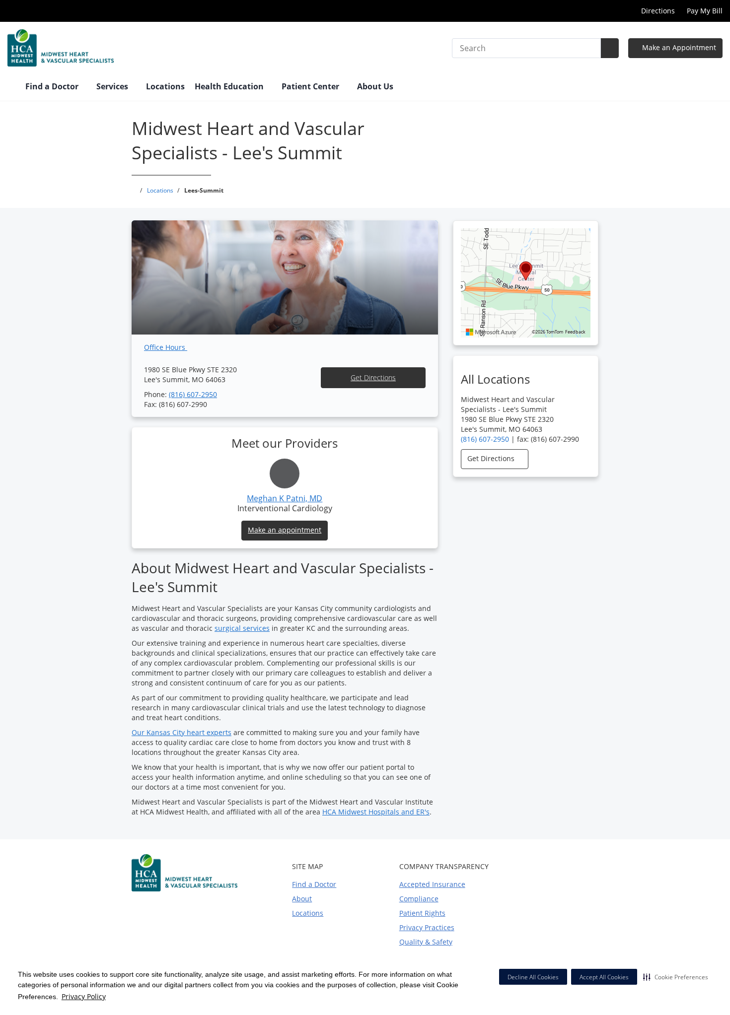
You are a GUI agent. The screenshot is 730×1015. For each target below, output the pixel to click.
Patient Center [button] (311, 86)
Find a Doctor (314, 884)
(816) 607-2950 (193, 394)
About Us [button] (376, 86)
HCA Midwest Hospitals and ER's (376, 811)
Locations (165, 86)
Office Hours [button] (165, 347)
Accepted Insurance (432, 884)
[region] (525, 283)
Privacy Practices (426, 927)
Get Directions (373, 377)
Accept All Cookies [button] (604, 977)
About (302, 898)
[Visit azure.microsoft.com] (491, 332)
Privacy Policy (84, 996)
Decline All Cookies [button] (533, 977)
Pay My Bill (705, 10)
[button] (675, 977)
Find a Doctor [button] (52, 86)
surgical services (242, 628)
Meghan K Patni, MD (284, 498)
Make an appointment (284, 530)
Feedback (575, 332)
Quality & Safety (425, 942)
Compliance (418, 898)
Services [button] (113, 86)
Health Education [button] (230, 86)
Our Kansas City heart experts (181, 732)
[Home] (11, 87)
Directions (658, 10)
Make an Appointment (678, 47)
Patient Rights (422, 913)
